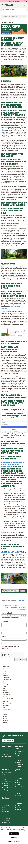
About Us (6, 750)
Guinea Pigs (20, 600)
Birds (4, 669)
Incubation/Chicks (8, 699)
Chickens (5, 675)
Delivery (19, 755)
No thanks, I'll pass (14, 429)
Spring (5, 718)
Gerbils (5, 690)
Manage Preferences (14, 841)
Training (5, 722)
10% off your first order (14, 1)
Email (3, 636)
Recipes (5, 714)
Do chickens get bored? (10, 605)
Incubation (7, 822)
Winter (5, 725)
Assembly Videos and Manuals (20, 764)
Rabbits (5, 712)
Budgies (5, 671)
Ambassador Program (7, 778)
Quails (18, 807)
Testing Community (7, 791)
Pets (4, 707)
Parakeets (6, 705)
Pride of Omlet (7, 709)
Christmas (6, 677)
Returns (19, 758)
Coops (4, 682)
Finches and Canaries (7, 812)
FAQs (18, 753)
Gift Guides (6, 692)
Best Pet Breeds (18, 770)
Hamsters (6, 697)
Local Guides (7, 787)
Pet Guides (6, 798)
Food (4, 688)
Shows (4, 716)
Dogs (4, 686)
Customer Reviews (6, 753)
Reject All (14, 837)
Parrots (18, 789)
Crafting (5, 684)
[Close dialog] (26, 412)
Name (3, 630)
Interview (5, 701)
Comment (5, 621)
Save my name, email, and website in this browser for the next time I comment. (12, 646)
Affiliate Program (6, 784)
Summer (5, 720)
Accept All (14, 834)
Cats (4, 673)
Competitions (7, 679)
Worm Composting (20, 813)
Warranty (19, 760)
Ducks (18, 782)
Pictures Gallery (8, 781)
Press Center (7, 756)
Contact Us (20, 751)
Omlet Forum (7, 772)
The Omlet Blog (7, 22)
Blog (5, 774)
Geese (18, 784)
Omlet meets (7, 703)
